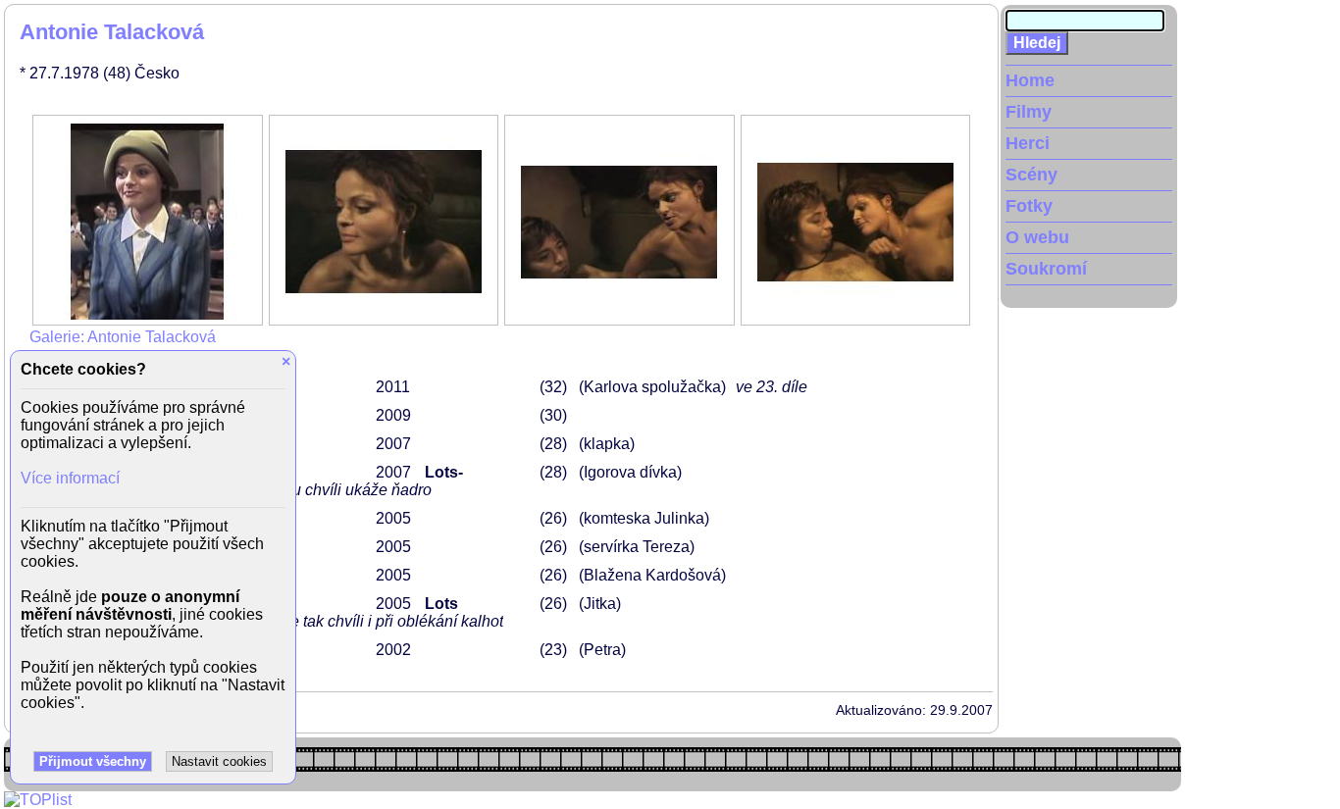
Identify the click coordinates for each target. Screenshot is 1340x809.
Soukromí (1046, 268)
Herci (1027, 143)
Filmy (1028, 112)
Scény (1031, 174)
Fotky (1029, 206)
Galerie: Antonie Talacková (122, 337)
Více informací (70, 478)
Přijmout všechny (92, 761)
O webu (1037, 237)
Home (1030, 80)
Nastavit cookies (219, 761)
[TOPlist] (38, 799)
